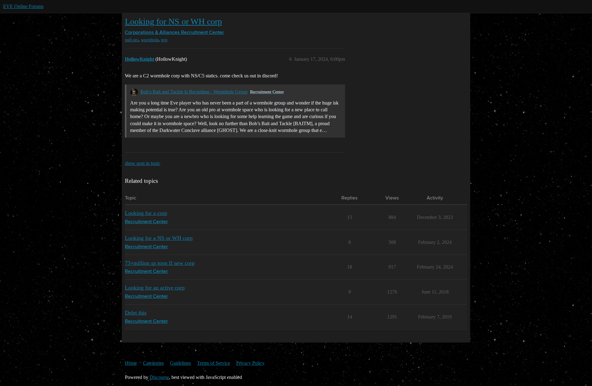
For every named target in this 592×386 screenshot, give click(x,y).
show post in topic (142, 163)
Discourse (159, 377)
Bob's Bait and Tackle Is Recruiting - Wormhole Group (194, 91)
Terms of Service (213, 363)
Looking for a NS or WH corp (159, 238)
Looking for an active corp (155, 288)
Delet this (135, 313)
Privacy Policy (250, 363)
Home (131, 363)
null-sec (131, 40)
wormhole (149, 40)
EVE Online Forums (23, 6)
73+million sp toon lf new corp (160, 263)
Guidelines (180, 363)
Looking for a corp (146, 213)
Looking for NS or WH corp (173, 21)
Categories (153, 363)
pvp (164, 40)
